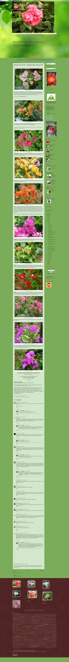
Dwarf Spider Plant (29, 623)
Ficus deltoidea (39, 624)
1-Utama (15, 613)
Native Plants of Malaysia (22, 636)
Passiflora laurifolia (22, 638)
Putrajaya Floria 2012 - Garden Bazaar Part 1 (52, 241)
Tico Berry (27, 644)
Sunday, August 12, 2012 (23, 533)
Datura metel (33, 622)
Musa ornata (28, 635)
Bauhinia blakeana (51, 616)
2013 (48, 221)
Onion (51, 636)
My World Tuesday (50, 635)
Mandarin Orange (42, 633)
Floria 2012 (15, 625)
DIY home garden (15, 623)
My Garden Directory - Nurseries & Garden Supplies (50, 173)
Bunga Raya (54, 618)
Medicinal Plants (51, 633)
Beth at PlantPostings (19, 503)
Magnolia (22, 633)
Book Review (35, 618)
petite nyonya (18, 514)
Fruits (55, 625)
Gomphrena (48, 626)
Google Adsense (53, 626)
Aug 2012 (49, 229)
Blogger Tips (14, 618)
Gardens (23, 626)
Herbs (31, 628)
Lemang (20, 632)
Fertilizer (35, 624)
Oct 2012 (49, 226)
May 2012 (49, 253)
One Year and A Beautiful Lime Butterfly (52, 155)
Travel (39, 644)
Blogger (43, 610)
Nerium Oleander (34, 636)
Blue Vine (26, 618)
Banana (32, 616)
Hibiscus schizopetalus (45, 629)
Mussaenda (45, 635)
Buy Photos (40, 33)
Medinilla (55, 633)
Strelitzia (55, 642)
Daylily (37, 622)
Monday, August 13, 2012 (27, 542)
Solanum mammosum (22, 642)
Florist (33, 625)
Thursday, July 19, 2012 (24, 521)
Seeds (53, 641)
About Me (17, 33)
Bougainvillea (40, 618)
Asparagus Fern (25, 615)
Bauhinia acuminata (46, 616)
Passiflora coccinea (50, 637)
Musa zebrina (36, 635)
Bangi (34, 616)
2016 (48, 217)
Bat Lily (39, 616)
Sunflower (20, 643)
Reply (17, 407)
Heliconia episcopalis (45, 627)
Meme (27, 634)
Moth (53, 634)
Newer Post (15, 570)
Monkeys (46, 634)
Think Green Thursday (53, 643)
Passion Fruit (32, 638)
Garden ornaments (19, 626)
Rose (51, 640)
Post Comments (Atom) (20, 572)
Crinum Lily (20, 622)
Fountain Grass (46, 625)
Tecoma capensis (48, 643)
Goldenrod (45, 626)
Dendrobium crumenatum (46, 622)
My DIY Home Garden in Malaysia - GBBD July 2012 (52, 232)
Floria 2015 (26, 625)
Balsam (29, 616)
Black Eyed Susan (50, 617)
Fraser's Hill (50, 625)
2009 (48, 263)
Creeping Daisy (16, 622)
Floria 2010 (49, 624)
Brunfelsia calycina (49, 618)
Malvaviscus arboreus (30, 633)
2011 (48, 260)
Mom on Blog (18, 533)
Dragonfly (22, 623)
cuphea (23, 622)
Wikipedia (19, 393)
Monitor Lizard (43, 634)
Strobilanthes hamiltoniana (15, 643)
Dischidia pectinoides (53, 622)
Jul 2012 (49, 230)
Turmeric (52, 644)
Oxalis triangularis (27, 637)
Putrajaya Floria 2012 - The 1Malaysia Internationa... (51, 248)
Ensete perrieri (40, 623)
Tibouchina (23, 644)
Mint (40, 634)
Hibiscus (34, 628)
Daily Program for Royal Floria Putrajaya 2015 (53, 176)
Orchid (54, 636)
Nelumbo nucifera (29, 636)
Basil (37, 616)
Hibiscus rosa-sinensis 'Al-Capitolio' (24, 629)
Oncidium (49, 636)
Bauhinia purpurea (17, 617)
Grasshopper (14, 627)
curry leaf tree (27, 622)
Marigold (47, 633)
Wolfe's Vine (41, 646)
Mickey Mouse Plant (31, 634)
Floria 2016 (30, 625)
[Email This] (14, 395)
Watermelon (15, 646)
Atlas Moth (16, 616)
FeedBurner (53, 273)
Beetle (23, 617)
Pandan (35, 637)
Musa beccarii (17, 635)
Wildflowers (29, 646)
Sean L (17, 433)
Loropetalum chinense (44, 632)
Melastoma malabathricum (16, 634)
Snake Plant (17, 642)
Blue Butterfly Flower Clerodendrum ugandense (53, 145)
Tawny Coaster (43, 643)
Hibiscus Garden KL (40, 628)
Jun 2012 (49, 252)
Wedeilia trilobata (19, 646)
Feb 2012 (49, 257)
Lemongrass (22, 632)
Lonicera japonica (38, 632)
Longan (34, 632)
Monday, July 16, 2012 (25, 509)
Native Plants (26, 33)
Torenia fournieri (31, 644)
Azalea (22, 616)
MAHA (25, 633)
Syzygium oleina (31, 643)
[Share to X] (16, 395)
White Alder (25, 646)
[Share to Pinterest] (17, 395)
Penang (45, 638)
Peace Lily (36, 638)
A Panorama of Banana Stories (52, 150)
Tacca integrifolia (36, 643)
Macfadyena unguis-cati (17, 633)
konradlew (36, 610)
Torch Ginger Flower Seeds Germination (53, 140)
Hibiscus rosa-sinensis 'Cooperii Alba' (33, 629)
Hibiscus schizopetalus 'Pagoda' (52, 629)
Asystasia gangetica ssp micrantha (48, 615)
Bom (17, 491)
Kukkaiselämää (18, 521)
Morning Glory (49, 634)
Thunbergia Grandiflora (16, 644)
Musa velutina (32, 635)
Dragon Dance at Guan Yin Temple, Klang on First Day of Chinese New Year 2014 (53, 183)
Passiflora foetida (17, 638)
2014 (48, 220)
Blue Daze (22, 618)
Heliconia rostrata (18, 628)
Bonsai (32, 618)
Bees (21, 617)
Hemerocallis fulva (23, 628)
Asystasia (35, 615)
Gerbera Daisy (33, 626)
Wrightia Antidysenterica (47, 646)
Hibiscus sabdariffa (40, 629)
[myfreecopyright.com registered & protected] (51, 114)
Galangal (15, 626)
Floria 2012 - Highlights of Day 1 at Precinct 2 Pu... (52, 250)
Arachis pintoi (17, 615)
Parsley (46, 637)
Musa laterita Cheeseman (23, 635)
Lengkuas (26, 632)
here (26, 96)
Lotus (48, 632)
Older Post (42, 570)
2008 (48, 264)
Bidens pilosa (33, 617)
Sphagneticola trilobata (38, 642)
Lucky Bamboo (52, 632)
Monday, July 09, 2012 (21, 446)
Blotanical (18, 618)
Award (19, 616)
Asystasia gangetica (40, 615)
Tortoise (36, 644)
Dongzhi (19, 623)
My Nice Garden (25, 5)
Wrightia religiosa (53, 646)
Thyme (20, 644)
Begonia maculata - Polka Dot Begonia (53, 168)
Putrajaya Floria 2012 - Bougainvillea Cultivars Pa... (51, 234)
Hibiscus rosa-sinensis (16, 629)
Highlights (36, 33)
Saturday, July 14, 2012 (26, 503)
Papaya (44, 637)
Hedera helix (31, 627)
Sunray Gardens (18, 402)
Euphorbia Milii (23, 624)
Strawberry (52, 642)
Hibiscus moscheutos (47, 628)
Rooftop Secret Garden (31, 33)
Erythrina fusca (54, 623)
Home (14, 33)
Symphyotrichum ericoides (26, 643)
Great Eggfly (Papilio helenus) (20, 627)
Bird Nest (40, 617)
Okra (46, 636)
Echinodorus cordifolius (35, 623)
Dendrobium (40, 622)
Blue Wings (29, 618)
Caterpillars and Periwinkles (52, 159)
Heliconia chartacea (40, 627)
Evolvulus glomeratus (31, 624)
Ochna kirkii (43, 636)
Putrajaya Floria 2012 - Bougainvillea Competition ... (51, 244)
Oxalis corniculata (17, 637)
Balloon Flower (25, 616)
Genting (30, 626)
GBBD (26, 626)
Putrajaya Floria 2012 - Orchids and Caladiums (51, 246)
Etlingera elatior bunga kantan (17, 624)
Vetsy (17, 446)
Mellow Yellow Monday (23, 634)
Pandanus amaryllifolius (39, 637)
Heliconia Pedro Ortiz (51, 627)
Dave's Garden (28, 385)
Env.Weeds (44, 623)
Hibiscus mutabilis (53, 628)
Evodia (27, 624)
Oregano (14, 637)
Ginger (37, 626)
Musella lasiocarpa (41, 635)
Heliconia (35, 627)
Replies (18, 438)
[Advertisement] (35, 37)
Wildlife (33, 646)
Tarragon (39, 643)
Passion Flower (28, 638)
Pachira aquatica (31, 637)
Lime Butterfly (30, 632)
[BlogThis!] (15, 395)
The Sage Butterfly (18, 509)
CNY (44, 620)
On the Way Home (52, 200)
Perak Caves (51, 638)
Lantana (14, 632)
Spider (43, 642)
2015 (48, 219)
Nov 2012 (49, 225)
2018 (48, 215)
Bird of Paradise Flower (44, 617)
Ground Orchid (27, 627)
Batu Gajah (42, 616)
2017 (48, 216)
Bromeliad (44, 618)
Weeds (22, 646)
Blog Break (54, 617)
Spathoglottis (26, 642)
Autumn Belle (24, 395)
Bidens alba (29, 617)
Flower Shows (38, 625)
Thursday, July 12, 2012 (21, 491)
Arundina (21, 615)
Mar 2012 (49, 256)
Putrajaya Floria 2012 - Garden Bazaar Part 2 (52, 239)
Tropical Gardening (50, 189)
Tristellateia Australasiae (47, 644)
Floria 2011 (54, 624)
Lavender (17, 632)
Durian (25, 623)
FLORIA (43, 624)
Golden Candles (41, 626)
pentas (48, 638)
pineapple (45, 639)
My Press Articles (22, 33)
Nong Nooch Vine (39, 636)
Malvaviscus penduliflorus (36, 633)
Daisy (30, 622)
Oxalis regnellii (22, 637)
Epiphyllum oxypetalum (49, 623)
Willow (38, 646)
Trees (42, 644)
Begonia (26, 617)
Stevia (48, 642)
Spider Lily (46, 642)
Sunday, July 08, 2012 (24, 402)
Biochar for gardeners (52, 190)
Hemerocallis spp (28, 628)
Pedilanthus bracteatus (40, 638)
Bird (37, 617)
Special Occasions (31, 642)
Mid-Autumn (36, 634)
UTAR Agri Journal (48, 211)
